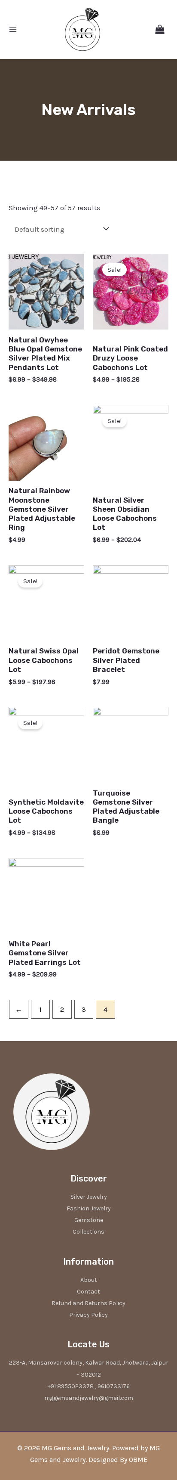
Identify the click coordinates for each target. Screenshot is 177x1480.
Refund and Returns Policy (88, 1303)
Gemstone (88, 1220)
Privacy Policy (88, 1314)
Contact (88, 1291)
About (88, 1280)
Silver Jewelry (88, 1196)
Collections (88, 1231)
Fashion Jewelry (89, 1208)
